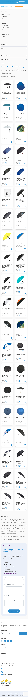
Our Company (4, 647)
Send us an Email (7, 674)
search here (22, 1)
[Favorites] (12, 99)
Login (15, 2)
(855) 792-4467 (7, 564)
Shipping (3, 658)
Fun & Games (5, 25)
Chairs (3, 36)
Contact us (10, 2)
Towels (3, 21)
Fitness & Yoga (5, 27)
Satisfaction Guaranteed (6, 649)
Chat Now (6, 671)
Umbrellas (4, 32)
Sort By (24, 77)
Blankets (4, 23)
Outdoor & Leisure (5, 76)
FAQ (2, 656)
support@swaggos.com (9, 571)
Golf (3, 29)
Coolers (4, 18)
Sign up (18, 2)
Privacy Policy (9, 693)
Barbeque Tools (5, 34)
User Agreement (18, 693)
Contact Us (3, 660)
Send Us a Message (14, 611)
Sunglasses (4, 16)
